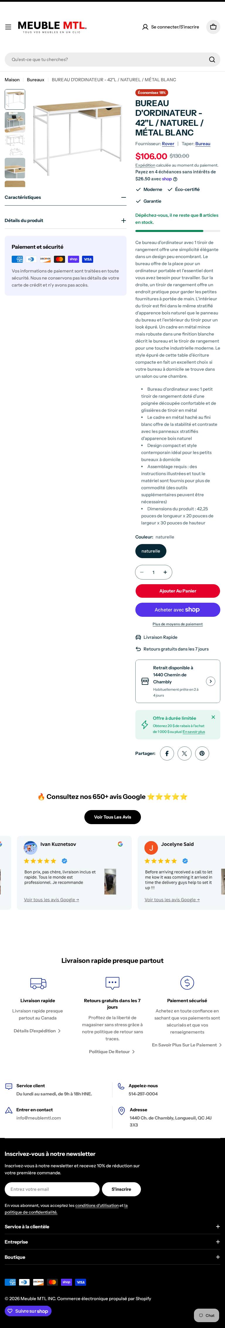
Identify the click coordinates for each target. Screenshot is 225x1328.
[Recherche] (212, 59)
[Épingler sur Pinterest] (202, 753)
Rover (168, 143)
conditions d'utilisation (97, 1205)
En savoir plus (194, 731)
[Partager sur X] (185, 753)
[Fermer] (213, 717)
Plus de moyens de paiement (178, 624)
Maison (12, 79)
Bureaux (36, 79)
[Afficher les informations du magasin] (210, 681)
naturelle (151, 551)
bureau (202, 143)
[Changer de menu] (8, 27)
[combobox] (112, 59)
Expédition (145, 165)
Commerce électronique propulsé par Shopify (104, 1298)
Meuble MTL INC (38, 1298)
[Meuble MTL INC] (59, 873)
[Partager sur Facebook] (167, 753)
